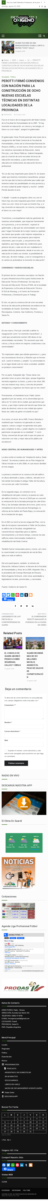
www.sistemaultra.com (10, 1195)
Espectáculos (7, 1057)
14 (11, 1125)
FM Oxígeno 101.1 (24, 17)
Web (6, 740)
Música (4, 1061)
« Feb (4, 1140)
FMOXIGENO (8, 114)
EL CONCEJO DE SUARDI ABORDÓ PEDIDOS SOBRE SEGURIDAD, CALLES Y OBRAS (12, 659)
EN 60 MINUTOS (11, 1076)
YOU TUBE (26, 1190)
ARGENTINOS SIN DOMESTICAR (18, 1072)
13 (5, 1125)
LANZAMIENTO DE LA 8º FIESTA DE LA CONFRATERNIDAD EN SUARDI (11, 621)
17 (30, 1125)
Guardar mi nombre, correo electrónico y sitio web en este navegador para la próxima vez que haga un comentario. (23, 753)
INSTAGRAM (16, 1190)
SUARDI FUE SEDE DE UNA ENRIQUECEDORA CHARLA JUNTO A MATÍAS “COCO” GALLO (29, 45)
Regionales (6, 1049)
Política (13, 77)
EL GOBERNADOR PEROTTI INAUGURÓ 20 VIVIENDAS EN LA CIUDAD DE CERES (35, 621)
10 (30, 1122)
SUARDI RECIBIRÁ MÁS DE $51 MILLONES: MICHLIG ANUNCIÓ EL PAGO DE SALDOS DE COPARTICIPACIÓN (35, 665)
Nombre (8, 722)
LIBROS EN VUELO (12, 1084)
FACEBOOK (6, 1190)
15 (18, 1125)
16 (24, 1125)
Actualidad (5, 77)
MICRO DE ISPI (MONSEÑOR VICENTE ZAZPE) (23, 1088)
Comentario (9, 705)
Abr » (9, 1140)
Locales (4, 1045)
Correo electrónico (12, 731)
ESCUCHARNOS (11, 1080)
